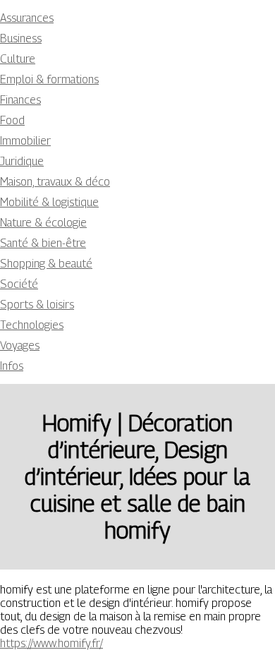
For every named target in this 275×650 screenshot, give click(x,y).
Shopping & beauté (46, 263)
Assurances (27, 18)
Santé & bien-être (43, 243)
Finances (20, 100)
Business (21, 38)
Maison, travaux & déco (55, 181)
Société (19, 284)
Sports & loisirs (37, 304)
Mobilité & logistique (49, 202)
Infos (11, 366)
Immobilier (25, 141)
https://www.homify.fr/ (51, 643)
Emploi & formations (49, 79)
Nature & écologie (43, 222)
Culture (17, 59)
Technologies (31, 325)
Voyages (19, 345)
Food (12, 120)
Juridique (22, 161)
